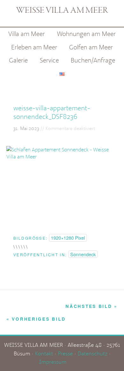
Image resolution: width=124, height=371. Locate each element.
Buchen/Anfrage (93, 60)
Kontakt (44, 353)
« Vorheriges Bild (35, 319)
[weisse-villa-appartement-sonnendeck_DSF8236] (62, 156)
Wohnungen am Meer (86, 33)
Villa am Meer (26, 33)
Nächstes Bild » (91, 306)
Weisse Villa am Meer (62, 10)
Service (49, 60)
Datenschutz (92, 353)
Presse (65, 353)
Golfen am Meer (91, 47)
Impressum (52, 361)
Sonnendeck (83, 254)
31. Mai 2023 (26, 128)
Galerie (18, 60)
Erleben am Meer (34, 47)
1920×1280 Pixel (68, 237)
